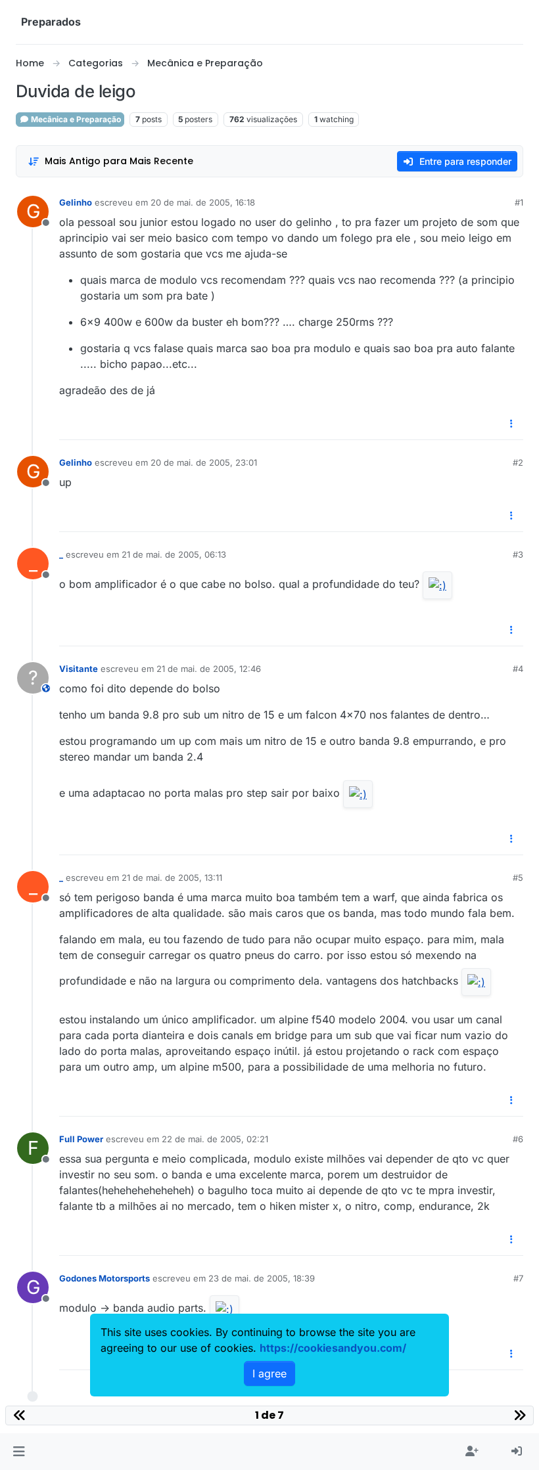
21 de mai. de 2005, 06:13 (174, 554)
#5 (518, 877)
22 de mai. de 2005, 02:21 (215, 1139)
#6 (518, 1139)
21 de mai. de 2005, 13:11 (172, 877)
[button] (18, 1451)
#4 (518, 668)
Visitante (78, 668)
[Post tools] (512, 424)
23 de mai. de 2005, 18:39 (261, 1278)
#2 (518, 462)
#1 (519, 202)
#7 (518, 1278)
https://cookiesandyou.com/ (333, 1347)
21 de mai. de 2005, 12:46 (208, 668)
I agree (269, 1373)
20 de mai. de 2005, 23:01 (204, 462)
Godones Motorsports (104, 1278)
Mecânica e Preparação (75, 119)
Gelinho (75, 202)
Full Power (81, 1139)
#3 (518, 554)
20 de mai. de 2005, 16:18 (203, 202)
